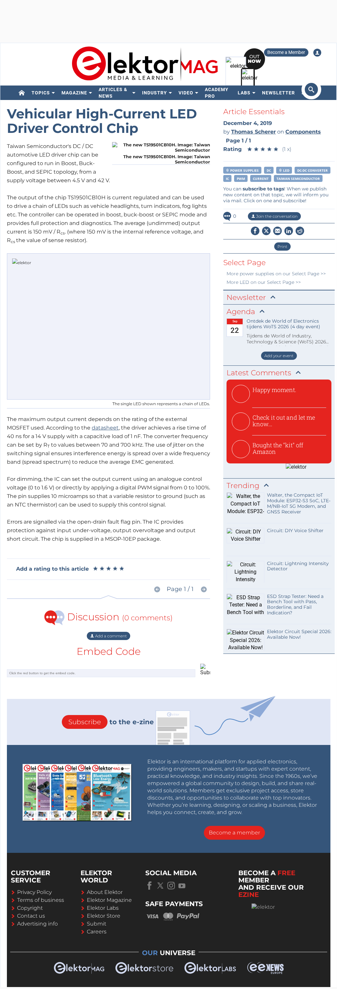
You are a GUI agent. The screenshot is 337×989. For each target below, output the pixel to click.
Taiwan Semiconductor (298, 178)
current (261, 178)
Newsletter (278, 92)
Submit (96, 924)
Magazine (74, 92)
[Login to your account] (317, 53)
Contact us (31, 916)
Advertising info (37, 924)
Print (282, 246)
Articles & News (113, 93)
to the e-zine (111, 722)
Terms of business (40, 900)
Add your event (279, 355)
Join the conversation (276, 216)
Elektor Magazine (109, 900)
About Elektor (105, 892)
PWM (241, 178)
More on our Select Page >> (276, 274)
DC (269, 170)
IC (227, 178)
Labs (244, 92)
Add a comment (110, 635)
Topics (41, 92)
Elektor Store (103, 916)
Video (186, 92)
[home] (22, 92)
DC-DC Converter (312, 170)
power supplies (244, 170)
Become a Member (286, 52)
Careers (97, 931)
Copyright (30, 908)
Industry (154, 92)
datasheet (105, 428)
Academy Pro (217, 93)
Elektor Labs (103, 908)
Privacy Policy (34, 892)
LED (285, 170)
